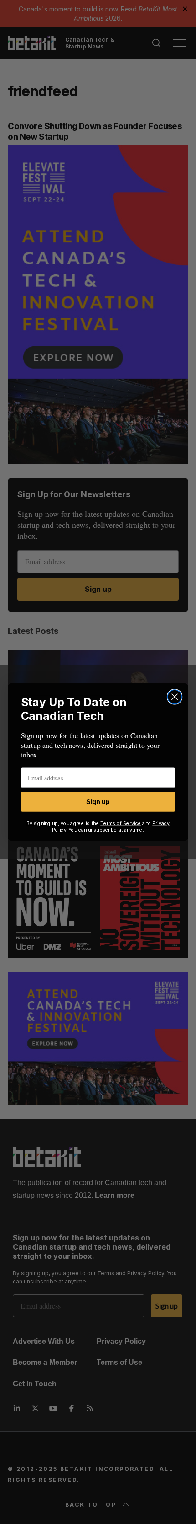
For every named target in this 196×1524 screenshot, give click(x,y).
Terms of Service (120, 823)
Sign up (98, 802)
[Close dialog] (175, 697)
